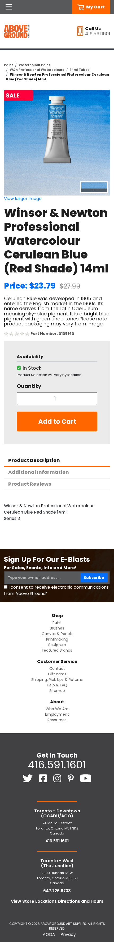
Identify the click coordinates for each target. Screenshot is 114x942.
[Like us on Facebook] (43, 778)
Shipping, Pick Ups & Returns (57, 679)
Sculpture (57, 644)
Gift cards (57, 674)
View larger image (23, 199)
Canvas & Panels (57, 633)
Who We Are (57, 708)
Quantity (29, 386)
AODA (49, 934)
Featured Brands (57, 650)
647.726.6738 (57, 891)
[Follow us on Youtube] (85, 778)
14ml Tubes (79, 69)
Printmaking (57, 639)
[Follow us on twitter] (28, 778)
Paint (8, 65)
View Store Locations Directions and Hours (57, 901)
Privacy (68, 934)
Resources (57, 720)
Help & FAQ (57, 685)
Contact (57, 668)
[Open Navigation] (9, 7)
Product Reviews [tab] (29, 484)
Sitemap (57, 690)
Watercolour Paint (34, 65)
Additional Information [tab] (38, 472)
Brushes (57, 628)
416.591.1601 (57, 764)
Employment (57, 714)
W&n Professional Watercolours (37, 69)
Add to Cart (57, 421)
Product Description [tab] (34, 460)
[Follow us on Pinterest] (71, 778)
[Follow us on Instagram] (57, 778)
